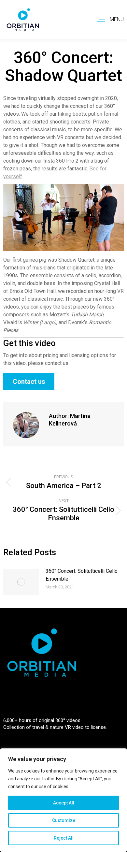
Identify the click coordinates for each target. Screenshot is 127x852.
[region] (63, 800)
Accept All (63, 802)
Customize (63, 820)
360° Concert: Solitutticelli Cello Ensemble (82, 575)
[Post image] (21, 582)
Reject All (64, 838)
